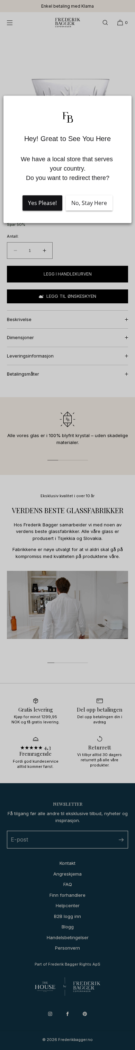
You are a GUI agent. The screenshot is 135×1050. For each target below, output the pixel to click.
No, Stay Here (89, 203)
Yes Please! (42, 203)
